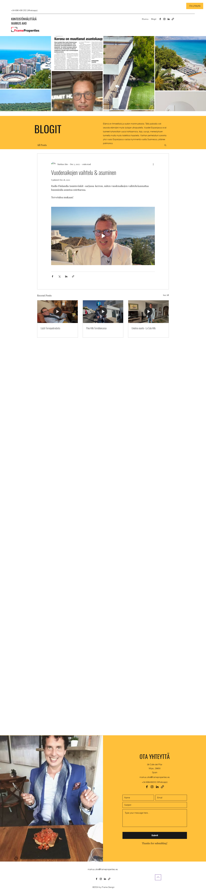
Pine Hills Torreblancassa (96, 328)
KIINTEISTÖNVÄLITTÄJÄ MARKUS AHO (24, 21)
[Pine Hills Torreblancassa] (103, 311)
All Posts (42, 145)
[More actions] (153, 164)
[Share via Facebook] (52, 276)
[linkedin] (168, 19)
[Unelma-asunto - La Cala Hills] (148, 311)
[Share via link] (73, 276)
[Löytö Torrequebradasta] (57, 311)
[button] (165, 145)
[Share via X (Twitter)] (59, 276)
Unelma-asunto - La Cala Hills (144, 328)
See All (166, 295)
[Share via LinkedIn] (66, 276)
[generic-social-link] (172, 19)
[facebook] (160, 19)
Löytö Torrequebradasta (50, 328)
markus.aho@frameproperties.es (155, 777)
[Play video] (103, 236)
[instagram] (164, 19)
